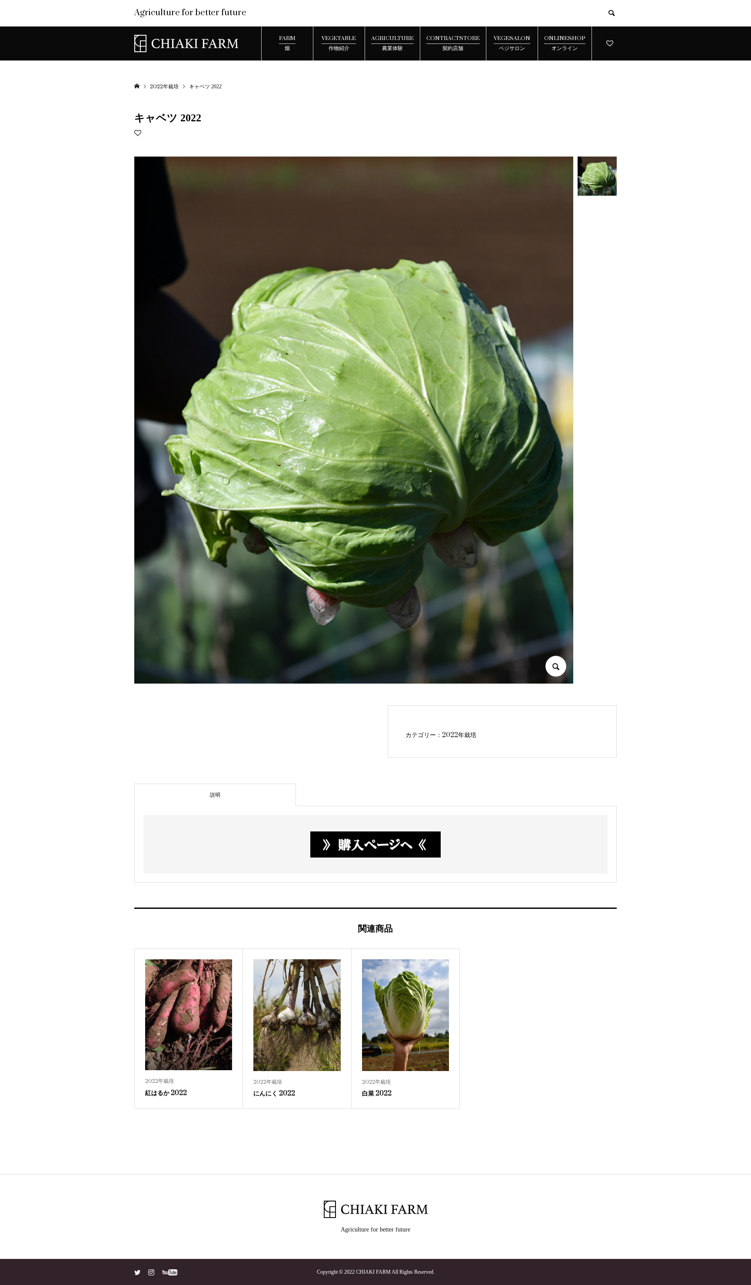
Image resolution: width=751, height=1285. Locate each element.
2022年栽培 (459, 735)
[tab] (215, 795)
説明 (215, 794)
